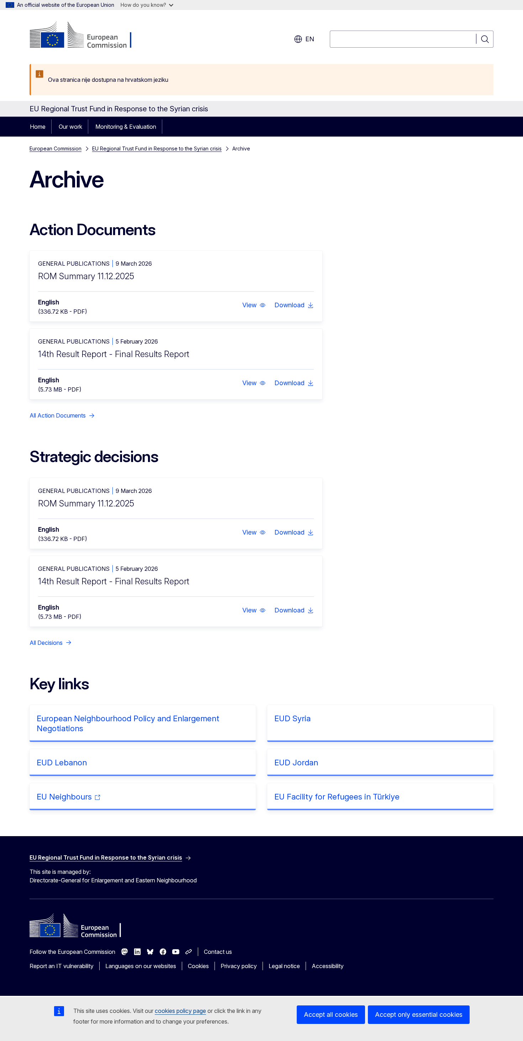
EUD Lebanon (62, 762)
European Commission (55, 148)
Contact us (218, 951)
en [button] (309, 39)
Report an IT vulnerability (62, 966)
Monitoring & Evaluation (125, 126)
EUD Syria (292, 718)
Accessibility (328, 966)
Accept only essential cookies (419, 1014)
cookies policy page (180, 1010)
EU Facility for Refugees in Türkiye (337, 796)
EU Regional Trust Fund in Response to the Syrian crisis (157, 148)
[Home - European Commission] (87, 35)
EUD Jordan (296, 762)
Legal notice (284, 966)
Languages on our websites (140, 966)
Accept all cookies (331, 1014)
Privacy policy (239, 966)
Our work (70, 126)
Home (38, 126)
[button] (254, 305)
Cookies (198, 966)
